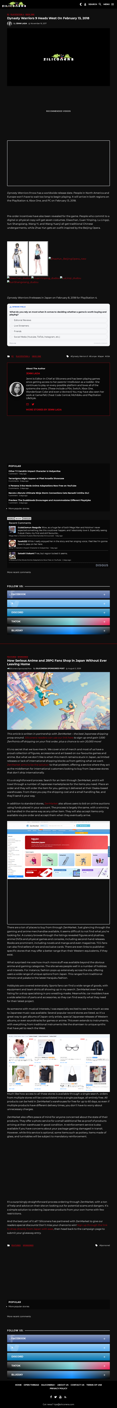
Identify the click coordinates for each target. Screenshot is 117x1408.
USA (108, 356)
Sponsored (23, 657)
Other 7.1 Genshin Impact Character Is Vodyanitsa (34, 471)
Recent (19, 519)
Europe (93, 356)
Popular (27, 519)
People (11, 519)
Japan (101, 356)
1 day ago (59, 536)
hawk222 (22, 541)
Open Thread (31, 1385)
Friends (17, 331)
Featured (11, 657)
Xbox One (30, 14)
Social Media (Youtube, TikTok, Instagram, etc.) (37, 337)
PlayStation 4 (17, 14)
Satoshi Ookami (26, 553)
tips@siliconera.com (64, 1404)
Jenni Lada (21, 23)
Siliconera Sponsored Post (50, 668)
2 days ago (66, 560)
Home (18, 1385)
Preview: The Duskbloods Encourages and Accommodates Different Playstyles (50, 500)
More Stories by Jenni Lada (44, 409)
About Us (62, 1385)
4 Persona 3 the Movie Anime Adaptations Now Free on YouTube (42, 485)
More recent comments (19, 572)
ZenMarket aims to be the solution (28, 764)
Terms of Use (94, 1385)
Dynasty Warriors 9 (80, 356)
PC (8, 14)
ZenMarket (51, 803)
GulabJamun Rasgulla (29, 527)
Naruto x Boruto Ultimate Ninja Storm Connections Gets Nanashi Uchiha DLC (49, 493)
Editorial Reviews (22, 320)
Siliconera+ (48, 1385)
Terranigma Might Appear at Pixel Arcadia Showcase (36, 478)
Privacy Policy (58, 1388)
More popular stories (19, 508)
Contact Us (77, 1385)
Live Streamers (21, 325)
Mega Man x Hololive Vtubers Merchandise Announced (31, 536)
